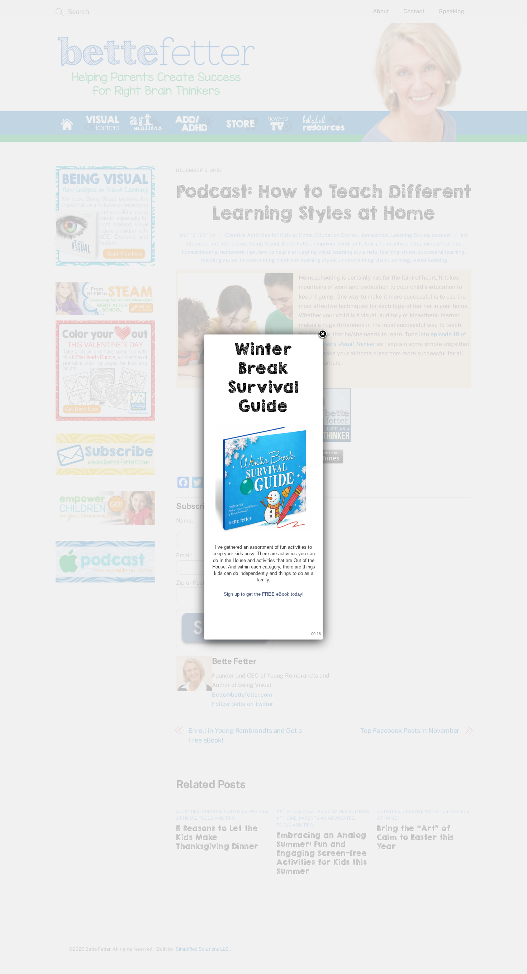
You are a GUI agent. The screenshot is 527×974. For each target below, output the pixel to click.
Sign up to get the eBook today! (264, 594)
